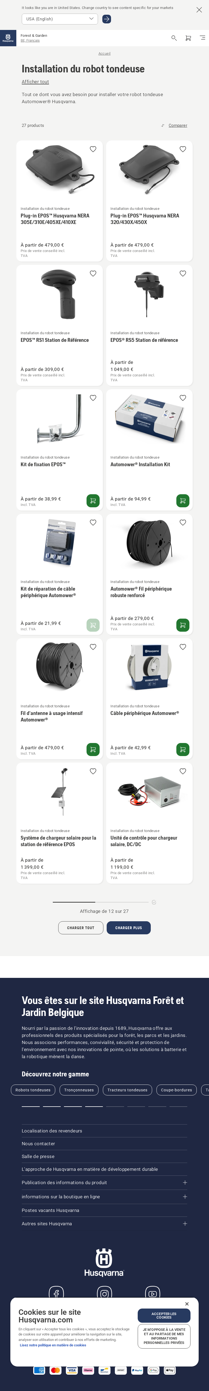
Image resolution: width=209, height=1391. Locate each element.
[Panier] (188, 38)
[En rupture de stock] (93, 625)
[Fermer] (187, 1304)
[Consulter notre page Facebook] (56, 1294)
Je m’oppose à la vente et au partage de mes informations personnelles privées (164, 1336)
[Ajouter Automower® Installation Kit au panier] (182, 500)
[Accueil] (8, 38)
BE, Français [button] (30, 40)
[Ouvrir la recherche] (174, 38)
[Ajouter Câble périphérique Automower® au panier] (182, 749)
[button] (93, 149)
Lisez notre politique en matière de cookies (53, 1345)
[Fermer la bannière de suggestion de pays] (199, 9)
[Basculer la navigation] (202, 38)
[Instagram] (104, 1294)
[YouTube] (153, 1294)
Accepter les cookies (164, 1315)
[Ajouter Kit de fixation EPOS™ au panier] (93, 500)
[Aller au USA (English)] (106, 19)
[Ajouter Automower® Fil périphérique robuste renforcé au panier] (182, 625)
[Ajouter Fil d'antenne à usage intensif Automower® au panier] (93, 749)
